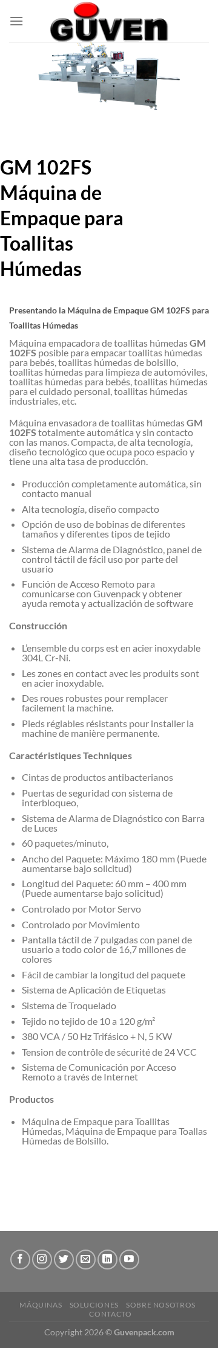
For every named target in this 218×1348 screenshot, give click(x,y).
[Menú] (16, 21)
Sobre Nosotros (161, 1304)
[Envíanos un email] (86, 1259)
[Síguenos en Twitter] (64, 1259)
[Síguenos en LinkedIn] (107, 1259)
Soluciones (94, 1304)
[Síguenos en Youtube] (129, 1259)
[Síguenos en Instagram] (42, 1259)
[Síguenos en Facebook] (20, 1259)
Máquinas (40, 1304)
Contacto (110, 1313)
